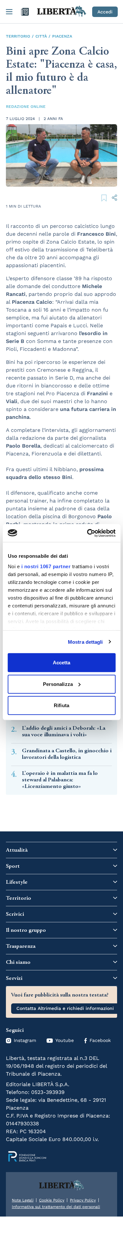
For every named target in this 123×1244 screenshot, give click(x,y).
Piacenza (62, 36)
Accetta (62, 662)
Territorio (18, 36)
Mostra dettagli (85, 641)
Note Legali (22, 1200)
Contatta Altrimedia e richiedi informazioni (65, 1008)
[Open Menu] (9, 11)
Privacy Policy (83, 1200)
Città (41, 36)
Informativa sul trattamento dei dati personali (56, 1207)
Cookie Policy (51, 1200)
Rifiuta (61, 705)
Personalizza (58, 684)
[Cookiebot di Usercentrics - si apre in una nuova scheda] (87, 533)
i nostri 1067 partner (46, 566)
